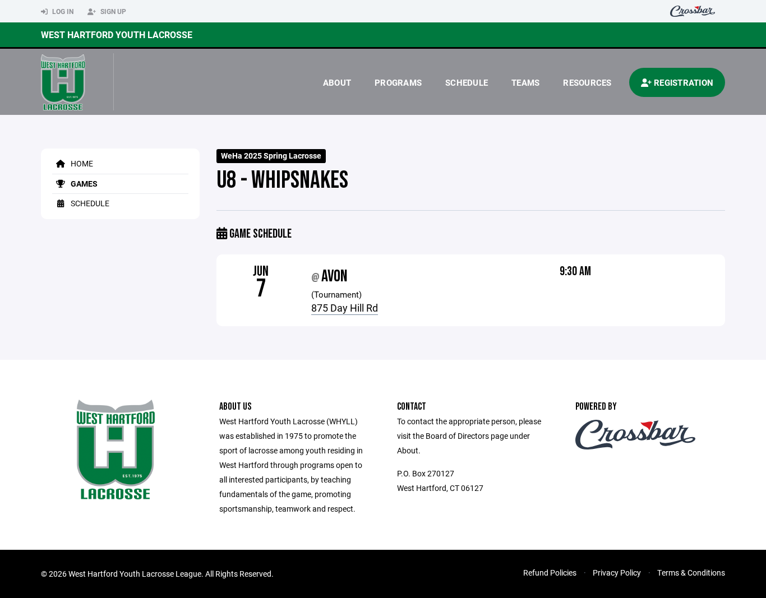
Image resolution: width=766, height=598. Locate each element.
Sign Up (112, 11)
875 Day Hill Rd (344, 307)
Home (81, 163)
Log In (61, 11)
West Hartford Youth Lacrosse (116, 34)
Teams (525, 82)
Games (83, 183)
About (337, 82)
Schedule (466, 82)
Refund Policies (549, 572)
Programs (398, 82)
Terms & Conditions (691, 572)
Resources (587, 82)
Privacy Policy (617, 572)
